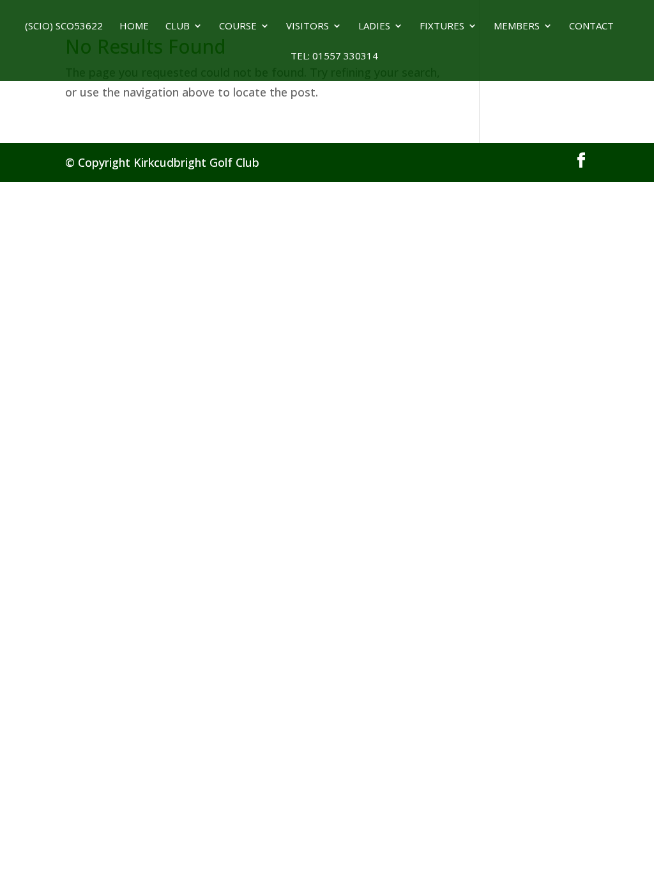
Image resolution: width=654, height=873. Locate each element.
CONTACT (591, 26)
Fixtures (442, 26)
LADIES (374, 26)
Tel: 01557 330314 (326, 56)
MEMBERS (517, 26)
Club (177, 26)
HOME (134, 26)
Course (238, 26)
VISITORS (307, 26)
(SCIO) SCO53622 (64, 26)
